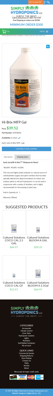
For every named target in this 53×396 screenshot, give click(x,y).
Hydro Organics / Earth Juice (22, 35)
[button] (42, 31)
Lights (26, 338)
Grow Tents (26, 333)
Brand (9, 35)
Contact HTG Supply (26, 149)
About (26, 368)
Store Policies (26, 358)
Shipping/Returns (26, 356)
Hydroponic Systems (26, 336)
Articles (26, 366)
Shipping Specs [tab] (22, 157)
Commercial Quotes (26, 353)
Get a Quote (35, 2)
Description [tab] (8, 157)
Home (4, 35)
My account (26, 346)
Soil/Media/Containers (26, 343)
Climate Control (26, 331)
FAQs (27, 363)
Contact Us (26, 361)
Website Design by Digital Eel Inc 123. (26, 393)
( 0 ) (8, 31)
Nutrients (26, 341)
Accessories (26, 328)
